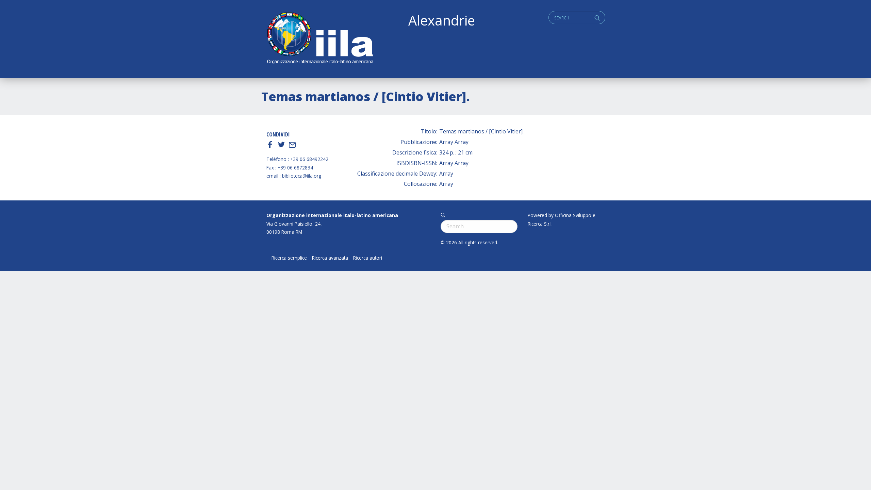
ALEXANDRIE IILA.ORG (320, 39)
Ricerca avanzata (330, 258)
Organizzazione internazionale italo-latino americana (332, 215)
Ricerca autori (367, 258)
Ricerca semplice (289, 258)
